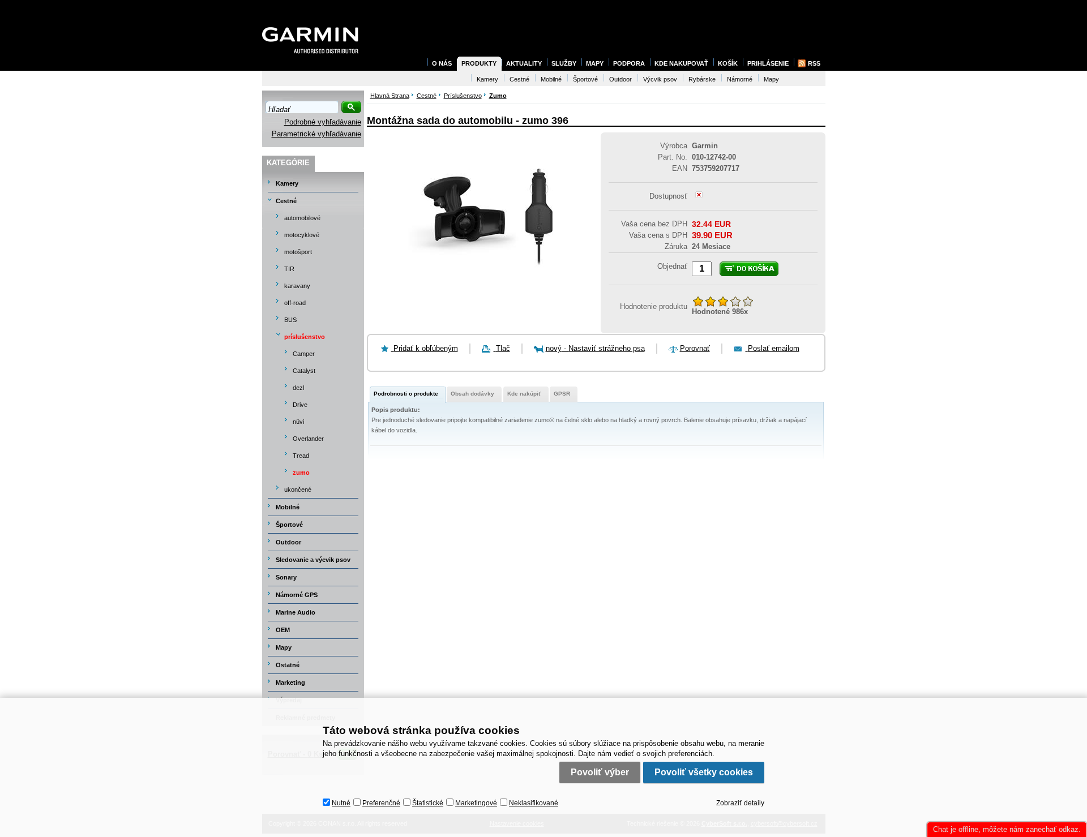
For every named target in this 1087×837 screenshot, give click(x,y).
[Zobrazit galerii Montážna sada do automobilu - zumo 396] (479, 299)
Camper (304, 353)
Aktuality (524, 63)
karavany (297, 285)
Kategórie (288, 162)
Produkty (479, 63)
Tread (301, 455)
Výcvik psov (660, 79)
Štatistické (427, 803)
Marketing (290, 682)
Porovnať (695, 348)
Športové (289, 524)
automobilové (302, 217)
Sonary (286, 577)
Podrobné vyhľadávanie (322, 122)
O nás (442, 63)
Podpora (629, 63)
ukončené (297, 489)
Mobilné (287, 507)
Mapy (284, 647)
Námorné (739, 79)
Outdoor (288, 542)
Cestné (286, 201)
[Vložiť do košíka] (749, 268)
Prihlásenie (768, 63)
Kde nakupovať (681, 63)
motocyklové (301, 234)
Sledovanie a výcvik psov (313, 559)
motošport (298, 251)
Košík (728, 63)
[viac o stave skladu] (699, 195)
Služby (563, 63)
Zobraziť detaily (740, 803)
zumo (301, 472)
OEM (283, 629)
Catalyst (304, 370)
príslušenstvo (304, 336)
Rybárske (702, 79)
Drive (300, 404)
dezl (298, 387)
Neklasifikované (533, 803)
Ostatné (287, 665)
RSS (814, 63)
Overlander (308, 438)
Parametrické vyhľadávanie (316, 134)
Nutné (341, 803)
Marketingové (476, 803)
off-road (295, 302)
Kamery (287, 183)
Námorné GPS (297, 594)
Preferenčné (381, 803)
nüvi (298, 421)
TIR (289, 268)
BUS (290, 319)
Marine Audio (295, 612)
